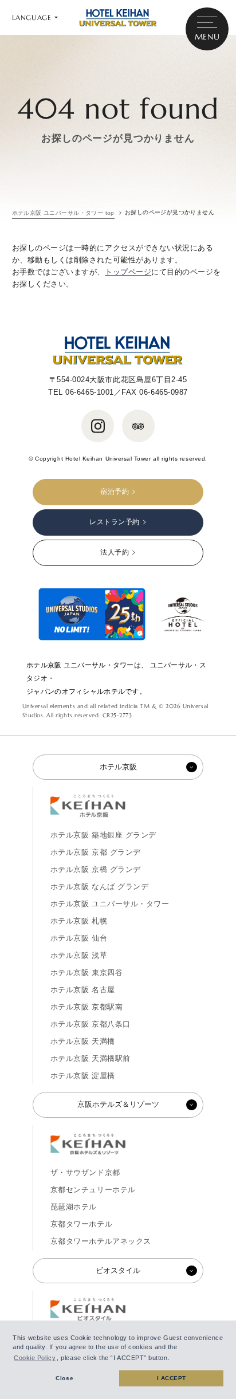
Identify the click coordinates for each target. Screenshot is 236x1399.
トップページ (128, 272)
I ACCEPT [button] (171, 1378)
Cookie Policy (35, 1357)
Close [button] (64, 1378)
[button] (173, 1359)
